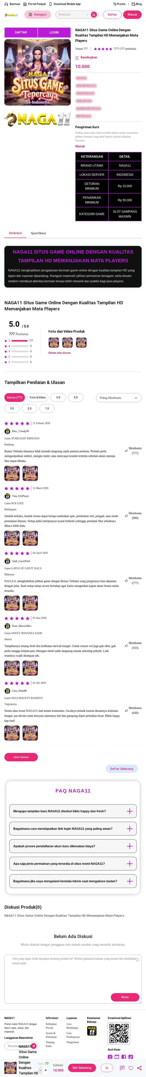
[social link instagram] (110, 1057)
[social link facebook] (123, 1057)
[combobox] (118, 398)
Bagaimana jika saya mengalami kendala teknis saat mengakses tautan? (65, 881)
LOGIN (54, 32)
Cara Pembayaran (73, 1035)
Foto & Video (38, 397)
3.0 (12, 408)
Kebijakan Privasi (51, 1026)
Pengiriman (73, 1042)
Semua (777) (14, 397)
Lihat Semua (21, 757)
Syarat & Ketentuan (51, 1035)
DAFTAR (21, 32)
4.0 (76, 397)
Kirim (125, 997)
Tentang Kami (50, 1044)
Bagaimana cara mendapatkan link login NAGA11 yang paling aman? (63, 828)
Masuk (132, 14)
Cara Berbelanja (72, 1026)
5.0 (58, 397)
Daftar (112, 14)
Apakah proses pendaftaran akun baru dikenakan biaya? (54, 846)
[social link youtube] (117, 1057)
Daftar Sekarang (121, 769)
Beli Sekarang (82, 1068)
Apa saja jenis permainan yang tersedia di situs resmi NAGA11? (59, 863)
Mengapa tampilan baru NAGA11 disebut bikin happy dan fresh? (59, 811)
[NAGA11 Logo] (12, 14)
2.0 (29, 408)
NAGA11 (10, 581)
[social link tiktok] (130, 1057)
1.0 (47, 408)
